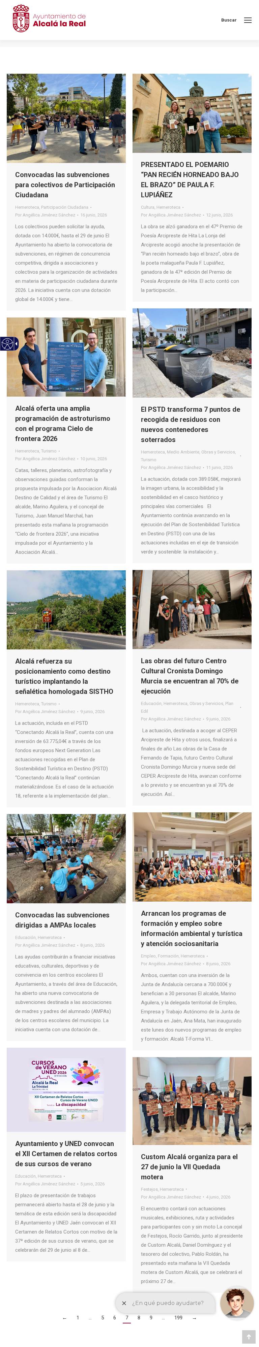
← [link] (64, 1318)
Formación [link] (168, 955)
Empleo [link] (148, 955)
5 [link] (102, 1318)
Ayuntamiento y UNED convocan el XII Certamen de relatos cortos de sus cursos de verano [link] (66, 1154)
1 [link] (78, 1318)
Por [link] (45, 214)
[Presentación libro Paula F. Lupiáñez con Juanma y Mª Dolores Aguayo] (192, 113)
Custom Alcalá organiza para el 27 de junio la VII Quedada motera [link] (189, 1167)
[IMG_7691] (66, 118)
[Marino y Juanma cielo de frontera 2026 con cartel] (66, 357)
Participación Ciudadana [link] (64, 207)
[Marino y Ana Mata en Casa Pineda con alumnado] (192, 857)
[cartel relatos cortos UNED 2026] (66, 1090)
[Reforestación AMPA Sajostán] (66, 858)
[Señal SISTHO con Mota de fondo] (66, 609)
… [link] (90, 1318)
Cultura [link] (147, 207)
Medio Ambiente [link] (183, 451)
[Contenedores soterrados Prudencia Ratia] (192, 353)
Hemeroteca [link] (27, 207)
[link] (247, 20)
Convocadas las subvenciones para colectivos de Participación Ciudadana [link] (65, 185)
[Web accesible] (7, 344)
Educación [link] (151, 703)
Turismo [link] (148, 459)
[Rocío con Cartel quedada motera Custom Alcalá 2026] (192, 1101)
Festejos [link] (149, 1189)
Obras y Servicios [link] (218, 451)
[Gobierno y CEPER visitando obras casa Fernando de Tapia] (192, 609)
